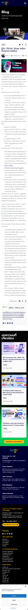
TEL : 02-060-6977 (9, 521)
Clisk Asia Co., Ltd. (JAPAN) (9, 457)
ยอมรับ (14, 596)
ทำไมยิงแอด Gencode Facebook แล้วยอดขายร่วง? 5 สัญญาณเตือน (13, 424)
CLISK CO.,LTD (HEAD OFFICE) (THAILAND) (12, 509)
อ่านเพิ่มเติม (14, 604)
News (3, 44)
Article (5, 365)
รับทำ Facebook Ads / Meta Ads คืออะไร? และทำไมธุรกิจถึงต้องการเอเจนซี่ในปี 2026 (14, 359)
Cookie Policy (13, 608)
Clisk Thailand (7, 466)
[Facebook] (3, 323)
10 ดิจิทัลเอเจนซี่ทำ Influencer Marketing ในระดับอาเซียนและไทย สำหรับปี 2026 (13, 393)
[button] (25, 586)
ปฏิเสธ (14, 600)
